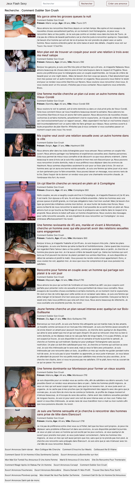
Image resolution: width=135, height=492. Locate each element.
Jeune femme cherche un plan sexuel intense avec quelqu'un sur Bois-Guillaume (83, 310)
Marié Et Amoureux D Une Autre (75, 459)
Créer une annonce (117, 3)
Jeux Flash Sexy (16, 3)
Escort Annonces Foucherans (18, 470)
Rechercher (86, 3)
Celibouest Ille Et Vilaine (105, 449)
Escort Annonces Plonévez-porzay (21, 475)
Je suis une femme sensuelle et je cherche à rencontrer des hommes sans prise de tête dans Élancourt (82, 412)
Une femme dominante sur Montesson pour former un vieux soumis (81, 368)
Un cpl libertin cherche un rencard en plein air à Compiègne (76, 183)
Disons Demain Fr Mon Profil (76, 470)
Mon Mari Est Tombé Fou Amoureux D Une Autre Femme (31, 459)
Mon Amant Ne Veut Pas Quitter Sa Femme (59, 475)
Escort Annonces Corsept (66, 465)
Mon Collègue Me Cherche (47, 449)
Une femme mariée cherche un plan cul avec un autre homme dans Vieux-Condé (80, 95)
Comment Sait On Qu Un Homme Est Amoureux (104, 475)
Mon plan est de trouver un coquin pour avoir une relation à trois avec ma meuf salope (83, 53)
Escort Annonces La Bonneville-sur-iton (79, 454)
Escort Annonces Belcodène (48, 470)
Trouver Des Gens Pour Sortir (106, 470)
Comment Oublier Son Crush (93, 465)
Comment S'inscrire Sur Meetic (77, 449)
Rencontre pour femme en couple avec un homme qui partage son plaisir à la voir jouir (80, 271)
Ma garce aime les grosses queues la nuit (64, 16)
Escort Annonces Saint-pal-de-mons (22, 480)
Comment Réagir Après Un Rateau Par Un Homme (28, 465)
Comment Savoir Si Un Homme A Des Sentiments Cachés (32, 454)
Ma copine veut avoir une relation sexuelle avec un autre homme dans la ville (83, 137)
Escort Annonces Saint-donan (19, 449)
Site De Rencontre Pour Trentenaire (109, 459)
